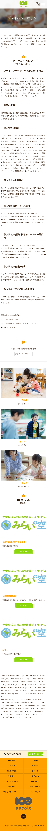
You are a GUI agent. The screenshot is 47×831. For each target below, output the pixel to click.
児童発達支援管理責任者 (26, 349)
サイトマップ (35, 792)
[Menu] (43, 4)
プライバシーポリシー (23, 354)
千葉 (13, 349)
